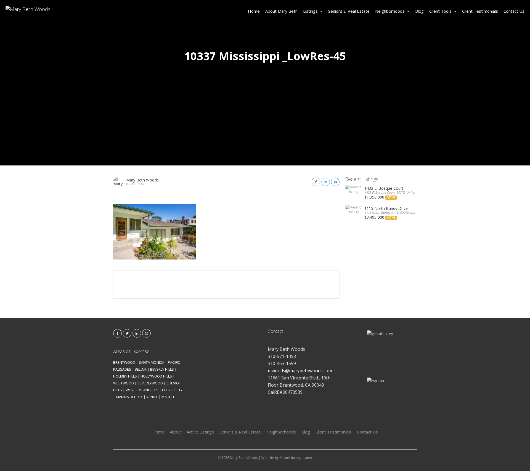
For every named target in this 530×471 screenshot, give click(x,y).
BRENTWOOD (124, 362)
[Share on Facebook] (316, 182)
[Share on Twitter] (325, 182)
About (175, 432)
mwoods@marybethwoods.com (300, 371)
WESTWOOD (123, 383)
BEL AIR (141, 369)
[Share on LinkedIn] (335, 182)
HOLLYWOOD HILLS (156, 376)
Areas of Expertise (131, 351)
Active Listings (200, 432)
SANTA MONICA (151, 362)
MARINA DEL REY (129, 396)
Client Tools (440, 11)
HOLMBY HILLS (125, 376)
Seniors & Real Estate (349, 11)
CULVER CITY (172, 389)
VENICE (152, 396)
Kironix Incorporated (296, 457)
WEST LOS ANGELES (142, 389)
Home (254, 11)
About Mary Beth (281, 11)
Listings (310, 11)
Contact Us (514, 11)
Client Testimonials (480, 11)
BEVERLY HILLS (162, 369)
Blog (419, 11)
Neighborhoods (390, 11)
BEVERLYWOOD (150, 383)
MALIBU (167, 396)
